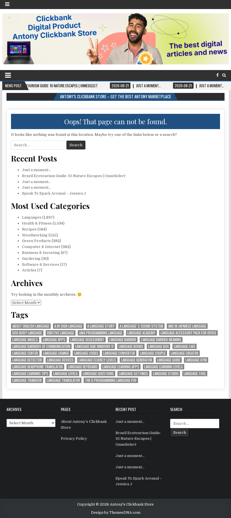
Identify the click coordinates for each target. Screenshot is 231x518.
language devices (60, 360)
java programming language (100, 333)
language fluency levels (97, 360)
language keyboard (82, 366)
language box (158, 346)
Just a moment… (36, 170)
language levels (65, 373)
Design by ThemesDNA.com (115, 513)
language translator (63, 380)
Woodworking (35, 235)
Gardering (31, 258)
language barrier (122, 339)
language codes (86, 353)
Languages (31, 217)
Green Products (36, 241)
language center (25, 353)
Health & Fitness (37, 223)
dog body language (27, 333)
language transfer (27, 380)
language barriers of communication (41, 346)
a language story (101, 326)
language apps (54, 339)
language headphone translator (37, 366)
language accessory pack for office (188, 333)
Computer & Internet (41, 247)
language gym (196, 360)
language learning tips (30, 373)
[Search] (224, 75)
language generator (136, 360)
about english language (30, 326)
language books (131, 346)
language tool (195, 373)
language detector (27, 360)
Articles (29, 270)
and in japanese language (187, 326)
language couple (153, 353)
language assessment (87, 339)
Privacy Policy (74, 438)
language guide (168, 360)
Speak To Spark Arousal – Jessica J (54, 193)
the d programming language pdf (111, 380)
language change (56, 353)
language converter (119, 353)
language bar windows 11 (94, 346)
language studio (166, 373)
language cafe (184, 346)
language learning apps (121, 366)
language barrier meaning (161, 339)
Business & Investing (41, 253)
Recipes (29, 229)
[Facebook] (217, 75)
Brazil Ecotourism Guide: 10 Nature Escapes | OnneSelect (73, 176)
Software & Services (40, 264)
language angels (25, 339)
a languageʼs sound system (141, 326)
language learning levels (163, 366)
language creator (184, 353)
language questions (98, 373)
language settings (133, 373)
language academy (141, 333)
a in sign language (68, 326)
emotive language (60, 333)
